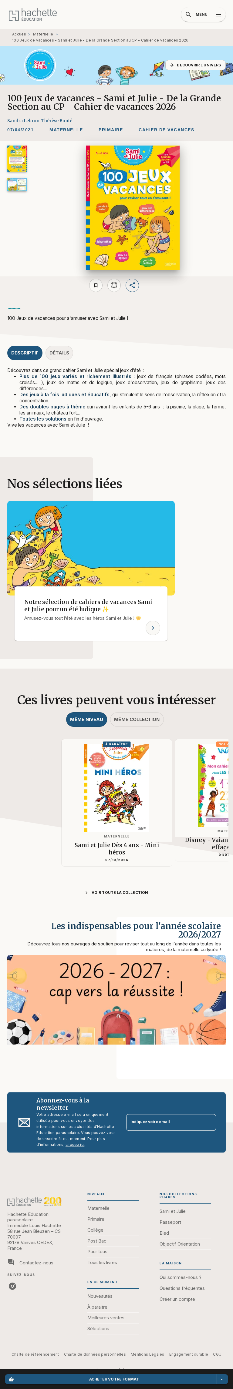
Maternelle (43, 34)
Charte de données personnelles (95, 1354)
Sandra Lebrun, (24, 120)
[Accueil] (32, 14)
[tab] (24, 353)
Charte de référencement (35, 1354)
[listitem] (12, 1286)
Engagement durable (188, 1354)
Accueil (19, 34)
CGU (217, 1354)
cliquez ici (75, 1144)
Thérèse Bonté (56, 120)
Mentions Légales (147, 1354)
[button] (195, 65)
